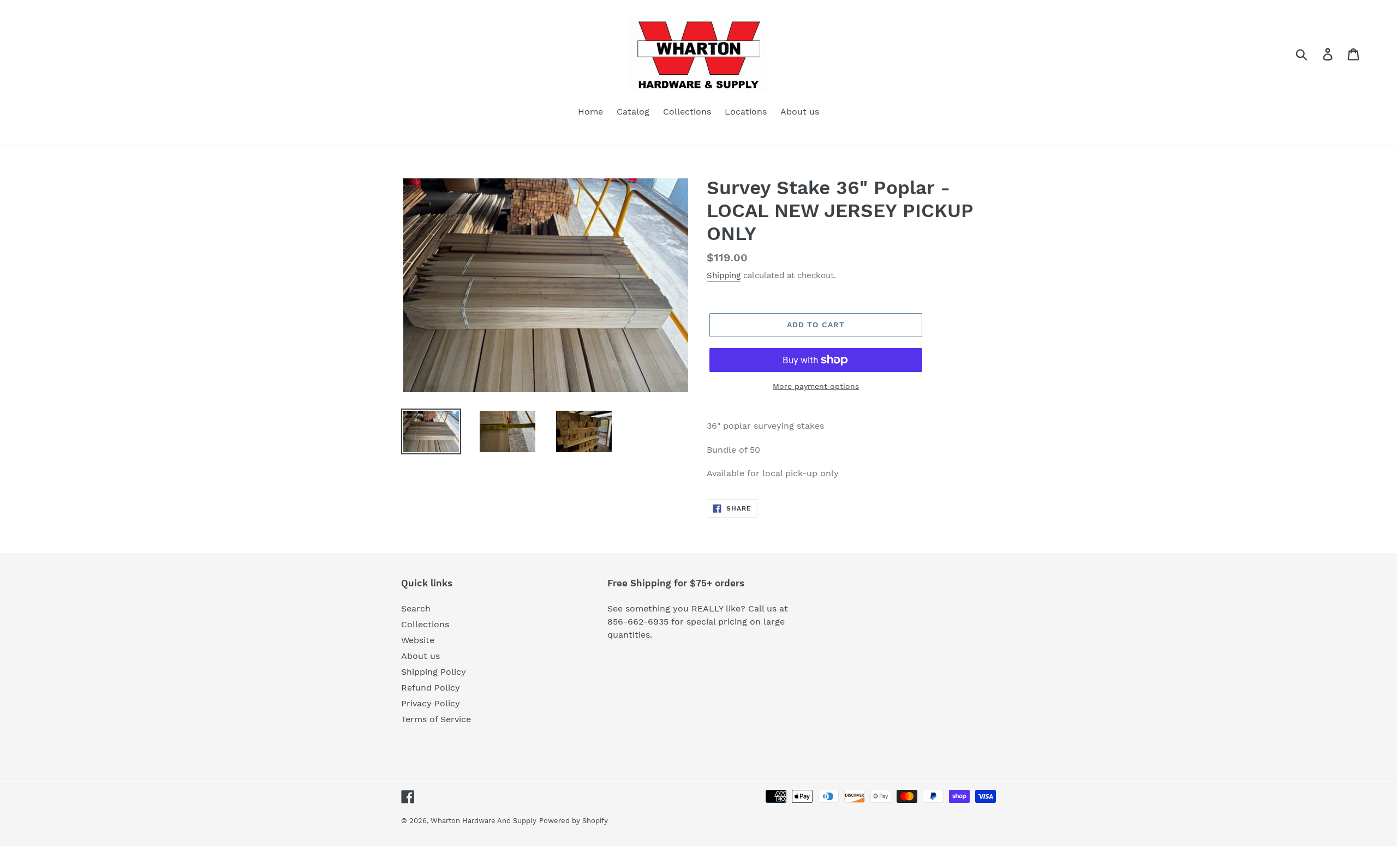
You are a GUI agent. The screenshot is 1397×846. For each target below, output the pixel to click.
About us (420, 656)
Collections (425, 624)
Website (417, 640)
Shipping (724, 275)
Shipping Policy (433, 672)
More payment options (816, 386)
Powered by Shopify (573, 821)
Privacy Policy (430, 703)
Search (416, 608)
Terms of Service (436, 719)
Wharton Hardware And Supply (483, 821)
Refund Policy (430, 687)
